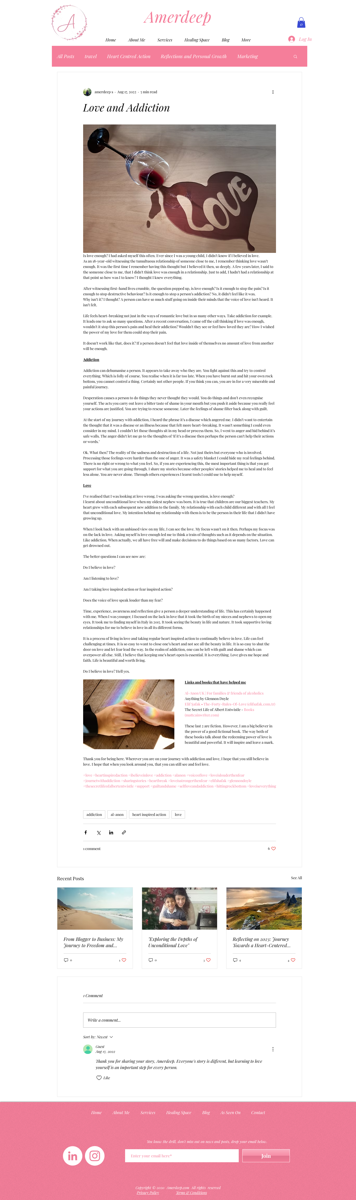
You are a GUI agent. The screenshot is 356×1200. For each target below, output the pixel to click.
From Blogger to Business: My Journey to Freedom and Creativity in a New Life (93, 942)
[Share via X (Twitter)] (98, 832)
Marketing (247, 56)
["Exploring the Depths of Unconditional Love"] (179, 909)
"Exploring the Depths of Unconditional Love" (172, 942)
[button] (301, 22)
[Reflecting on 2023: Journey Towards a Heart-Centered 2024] (264, 909)
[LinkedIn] (72, 1156)
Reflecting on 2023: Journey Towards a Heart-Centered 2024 (261, 942)
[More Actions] (273, 1049)
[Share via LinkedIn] (111, 832)
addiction (94, 814)
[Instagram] (95, 1156)
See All (296, 877)
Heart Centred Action (128, 56)
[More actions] (273, 92)
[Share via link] (123, 832)
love (178, 814)
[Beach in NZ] (95, 909)
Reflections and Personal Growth (194, 56)
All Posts (65, 56)
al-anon (117, 814)
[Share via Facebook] (85, 832)
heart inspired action (149, 814)
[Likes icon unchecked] (99, 1078)
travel (91, 56)
